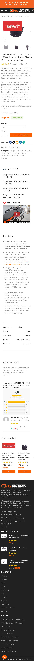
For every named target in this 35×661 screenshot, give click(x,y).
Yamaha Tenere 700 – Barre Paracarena (17, 549)
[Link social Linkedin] (20, 142)
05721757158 (6, 524)
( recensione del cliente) (18, 64)
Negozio (4, 576)
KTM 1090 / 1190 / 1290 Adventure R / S (19, 16)
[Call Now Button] (4, 657)
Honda (3, 587)
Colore (3, 123)
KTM (2, 16)
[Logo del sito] (20, 10)
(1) (27, 462)
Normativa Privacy (7, 634)
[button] (3, 31)
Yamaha (4, 601)
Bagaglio (12, 151)
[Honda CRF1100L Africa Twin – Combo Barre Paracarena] (4, 564)
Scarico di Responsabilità (9, 641)
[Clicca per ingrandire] (5, 39)
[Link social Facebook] (10, 142)
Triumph (4, 597)
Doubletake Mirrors (7, 608)
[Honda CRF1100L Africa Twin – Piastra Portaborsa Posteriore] (24, 446)
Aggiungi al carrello (21, 135)
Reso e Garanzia (7, 648)
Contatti (4, 527)
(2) (12, 462)
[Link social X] (13, 142)
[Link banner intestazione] (17, 4)
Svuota (4, 131)
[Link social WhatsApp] (23, 142)
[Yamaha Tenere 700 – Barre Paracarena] (4, 552)
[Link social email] (17, 142)
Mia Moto (4, 580)
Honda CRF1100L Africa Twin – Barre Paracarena (19, 536)
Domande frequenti (7, 630)
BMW (3, 583)
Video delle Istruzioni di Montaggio (12, 619)
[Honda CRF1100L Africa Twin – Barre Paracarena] (4, 539)
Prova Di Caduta (6, 626)
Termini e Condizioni (8, 644)
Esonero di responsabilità (9, 637)
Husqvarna (5, 590)
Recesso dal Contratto (8, 651)
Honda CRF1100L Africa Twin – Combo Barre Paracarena (19, 561)
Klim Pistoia (5, 604)
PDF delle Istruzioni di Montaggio (12, 623)
